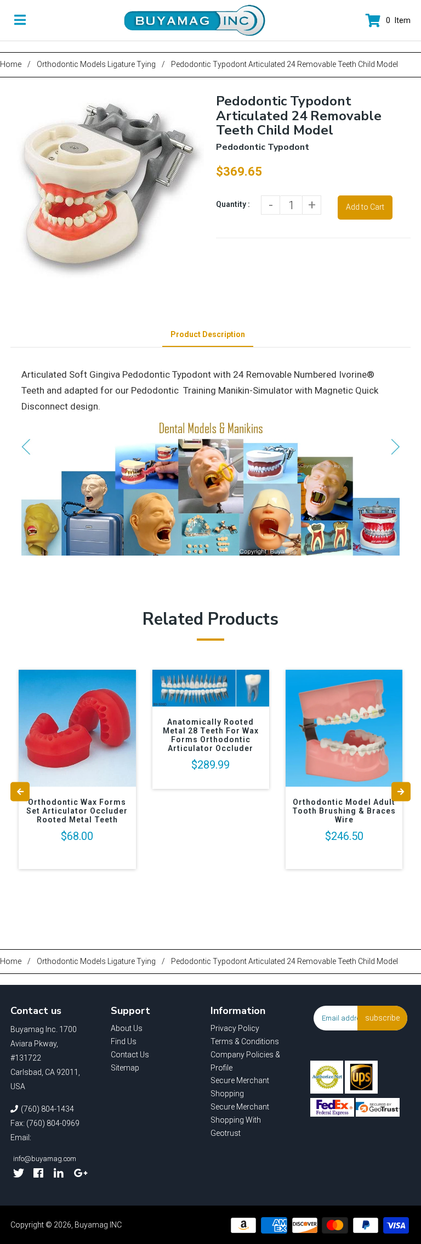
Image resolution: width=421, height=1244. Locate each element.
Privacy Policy (234, 1028)
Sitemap (125, 1067)
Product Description (207, 334)
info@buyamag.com (44, 1159)
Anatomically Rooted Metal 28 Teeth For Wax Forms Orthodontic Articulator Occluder (211, 735)
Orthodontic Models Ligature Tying (96, 64)
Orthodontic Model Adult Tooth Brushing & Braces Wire (344, 811)
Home (10, 64)
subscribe (382, 1017)
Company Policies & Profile (245, 1061)
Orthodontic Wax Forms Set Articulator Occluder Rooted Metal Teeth (77, 811)
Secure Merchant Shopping (239, 1087)
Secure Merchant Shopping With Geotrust (239, 1119)
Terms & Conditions (244, 1041)
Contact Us (130, 1054)
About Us (127, 1028)
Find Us (123, 1041)
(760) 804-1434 (47, 1109)
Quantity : (233, 204)
